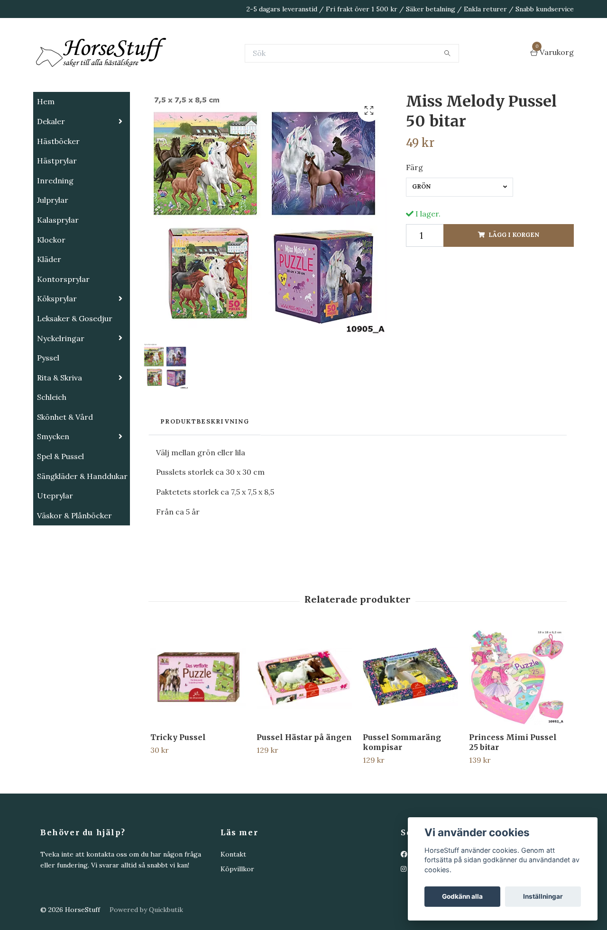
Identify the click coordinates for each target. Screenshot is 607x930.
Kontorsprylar (63, 326)
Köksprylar (57, 346)
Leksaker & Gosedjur (74, 365)
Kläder (49, 306)
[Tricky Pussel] (198, 724)
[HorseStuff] (175, 76)
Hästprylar (57, 208)
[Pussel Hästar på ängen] (304, 724)
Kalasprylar (58, 267)
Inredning (55, 228)
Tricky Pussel (178, 784)
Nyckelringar (60, 385)
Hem (46, 148)
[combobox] (459, 234)
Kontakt (233, 901)
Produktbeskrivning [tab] (204, 469)
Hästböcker (58, 188)
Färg (414, 214)
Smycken (53, 483)
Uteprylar (55, 543)
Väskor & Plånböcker (74, 563)
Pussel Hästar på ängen (304, 784)
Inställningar (543, 896)
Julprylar (52, 247)
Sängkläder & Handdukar (82, 523)
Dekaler (51, 168)
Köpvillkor (237, 916)
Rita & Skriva (59, 425)
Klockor (51, 287)
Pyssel (48, 405)
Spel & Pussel (60, 503)
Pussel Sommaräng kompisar (402, 789)
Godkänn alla (462, 896)
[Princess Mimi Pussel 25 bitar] (516, 724)
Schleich (51, 444)
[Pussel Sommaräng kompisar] (410, 724)
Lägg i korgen (513, 282)
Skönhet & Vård (65, 464)
